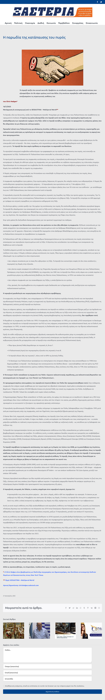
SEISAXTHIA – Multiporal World (22, 580)
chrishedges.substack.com (29, 585)
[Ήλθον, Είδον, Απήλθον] (91, 630)
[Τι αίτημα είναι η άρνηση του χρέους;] (39, 630)
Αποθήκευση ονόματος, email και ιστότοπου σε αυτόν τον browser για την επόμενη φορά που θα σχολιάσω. (44, 686)
